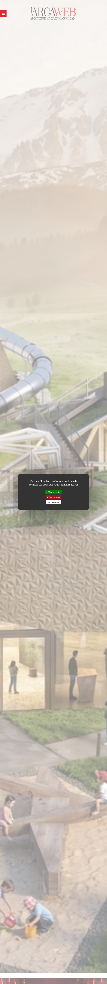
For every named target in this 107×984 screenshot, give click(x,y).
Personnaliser (53, 502)
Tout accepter (54, 492)
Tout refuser (54, 497)
